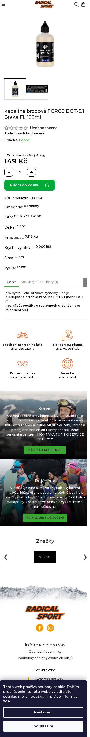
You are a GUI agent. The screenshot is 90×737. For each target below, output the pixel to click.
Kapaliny (31, 206)
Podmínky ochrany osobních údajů (45, 658)
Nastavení (43, 712)
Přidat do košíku (24, 185)
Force (24, 140)
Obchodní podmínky (45, 651)
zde (6, 701)
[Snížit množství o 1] (8, 172)
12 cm (22, 267)
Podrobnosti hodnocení (24, 133)
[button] (5, 557)
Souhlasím (43, 726)
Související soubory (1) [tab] (39, 282)
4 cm (20, 226)
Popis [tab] (11, 282)
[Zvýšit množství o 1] (31, 172)
